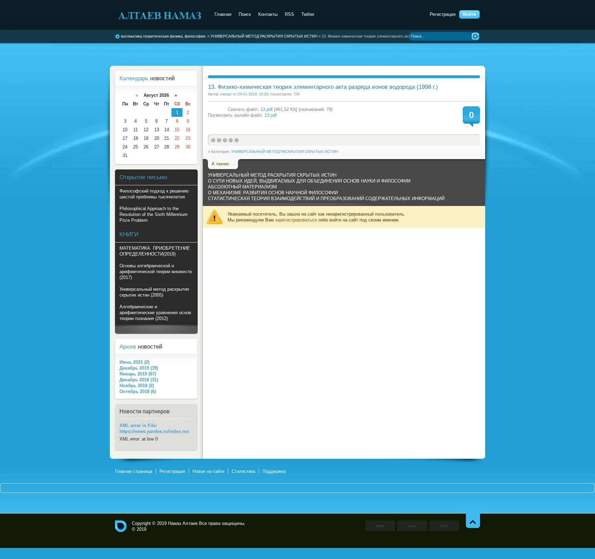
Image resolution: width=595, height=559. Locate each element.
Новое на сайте (208, 471)
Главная (223, 14)
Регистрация (443, 14)
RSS (289, 14)
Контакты (268, 14)
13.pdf (266, 109)
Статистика (243, 471)
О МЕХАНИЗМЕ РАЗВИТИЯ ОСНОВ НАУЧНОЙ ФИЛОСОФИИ (273, 192)
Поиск (245, 14)
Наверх (473, 520)
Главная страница (133, 471)
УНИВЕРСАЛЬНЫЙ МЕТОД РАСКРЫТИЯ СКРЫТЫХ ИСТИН (284, 151)
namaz (226, 94)
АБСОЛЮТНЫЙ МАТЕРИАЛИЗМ (242, 186)
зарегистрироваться (296, 219)
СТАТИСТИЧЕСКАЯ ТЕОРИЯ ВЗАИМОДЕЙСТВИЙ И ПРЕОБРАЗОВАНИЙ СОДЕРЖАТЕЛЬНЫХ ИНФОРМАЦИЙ (326, 198)
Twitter (307, 14)
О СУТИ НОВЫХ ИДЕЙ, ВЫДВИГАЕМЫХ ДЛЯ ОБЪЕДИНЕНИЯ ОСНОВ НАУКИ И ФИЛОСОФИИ (309, 181)
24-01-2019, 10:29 (253, 94)
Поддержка (274, 471)
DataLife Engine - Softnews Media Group (160, 15)
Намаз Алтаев (183, 523)
